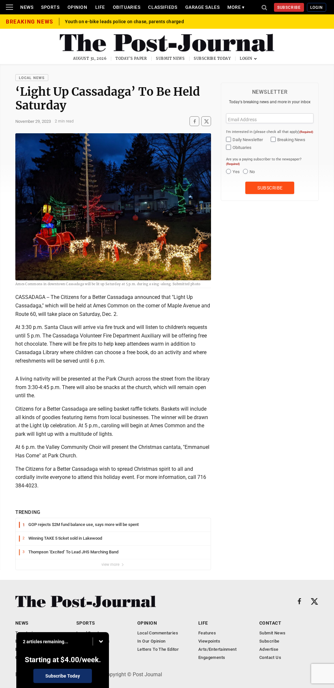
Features (207, 633)
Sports (50, 7)
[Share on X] (206, 121)
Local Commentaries (157, 633)
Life (100, 7)
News (26, 7)
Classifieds (162, 7)
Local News (32, 78)
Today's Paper (131, 58)
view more (110, 564)
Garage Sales (202, 7)
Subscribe (289, 7)
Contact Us (270, 657)
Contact (270, 623)
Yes (236, 171)
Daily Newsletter (248, 139)
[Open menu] (9, 7)
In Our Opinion (151, 641)
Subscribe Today (212, 58)
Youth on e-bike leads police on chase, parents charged (124, 21)
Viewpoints (209, 641)
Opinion (77, 7)
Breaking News (291, 139)
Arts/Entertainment (217, 649)
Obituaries (127, 7)
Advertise (269, 649)
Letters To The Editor (158, 649)
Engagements (211, 657)
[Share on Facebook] (194, 121)
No (252, 171)
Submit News (170, 58)
